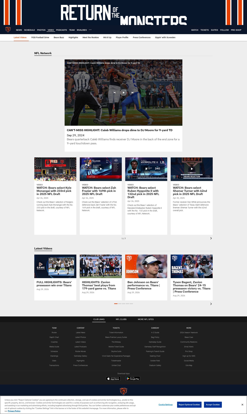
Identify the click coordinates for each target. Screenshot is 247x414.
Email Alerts (188, 347)
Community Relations (188, 342)
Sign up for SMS (189, 356)
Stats (54, 361)
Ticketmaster (116, 361)
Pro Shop (189, 351)
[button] (114, 92)
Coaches (54, 342)
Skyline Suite (116, 351)
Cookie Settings (166, 404)
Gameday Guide (155, 342)
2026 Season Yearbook (189, 332)
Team (54, 328)
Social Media (189, 361)
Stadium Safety (155, 365)
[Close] (242, 405)
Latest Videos (80, 342)
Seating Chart (155, 356)
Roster (54, 332)
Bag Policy (155, 337)
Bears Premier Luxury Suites (116, 337)
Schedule (54, 351)
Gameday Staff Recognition (155, 347)
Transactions (54, 365)
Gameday (155, 328)
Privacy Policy (14, 411)
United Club (116, 365)
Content (80, 328)
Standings (54, 356)
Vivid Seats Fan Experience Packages (116, 356)
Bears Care (189, 337)
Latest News (80, 332)
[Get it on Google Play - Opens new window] (132, 379)
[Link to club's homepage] (8, 29)
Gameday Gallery (80, 356)
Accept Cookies (213, 404)
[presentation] (211, 238)
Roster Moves (80, 351)
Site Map (189, 365)
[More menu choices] (90, 30)
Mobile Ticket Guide (116, 347)
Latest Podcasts (80, 347)
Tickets (116, 328)
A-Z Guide (155, 332)
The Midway (116, 342)
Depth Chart (54, 337)
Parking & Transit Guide (155, 351)
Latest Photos (80, 337)
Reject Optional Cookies (189, 404)
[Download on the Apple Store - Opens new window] (113, 378)
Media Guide (54, 347)
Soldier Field (155, 361)
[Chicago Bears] (123, 392)
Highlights (80, 361)
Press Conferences (80, 365)
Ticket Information (116, 332)
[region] (123, 405)
